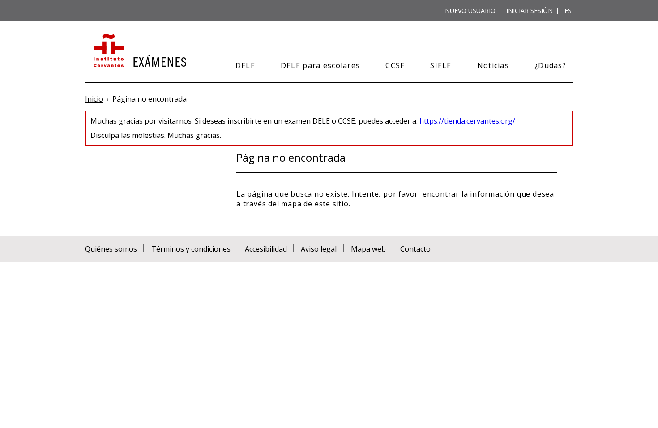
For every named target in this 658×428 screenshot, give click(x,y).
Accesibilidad (266, 249)
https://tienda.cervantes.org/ (467, 121)
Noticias (493, 65)
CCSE (395, 65)
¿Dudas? (550, 65)
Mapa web (368, 249)
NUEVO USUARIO (470, 10)
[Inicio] (139, 51)
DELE (245, 65)
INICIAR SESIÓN (529, 10)
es (568, 10)
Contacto (415, 249)
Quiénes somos (111, 249)
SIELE (440, 65)
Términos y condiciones (191, 249)
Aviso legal (319, 249)
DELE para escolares (320, 65)
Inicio (94, 99)
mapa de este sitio (314, 204)
